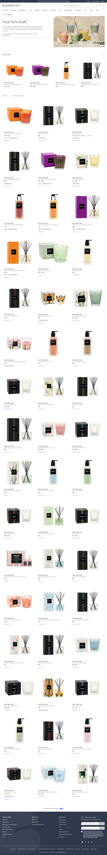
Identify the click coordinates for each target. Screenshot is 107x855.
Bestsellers (22, 10)
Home (4, 14)
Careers (61, 829)
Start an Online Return (7, 829)
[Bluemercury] (11, 5)
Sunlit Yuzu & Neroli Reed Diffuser (46, 404)
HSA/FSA (5, 10)
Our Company (62, 819)
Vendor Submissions (64, 832)
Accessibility (77, 848)
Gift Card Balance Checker (38, 824)
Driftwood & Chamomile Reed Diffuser (47, 576)
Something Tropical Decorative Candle (13, 620)
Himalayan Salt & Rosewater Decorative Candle (15, 361)
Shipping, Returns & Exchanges (9, 824)
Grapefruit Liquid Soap (77, 270)
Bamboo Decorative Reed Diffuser (46, 533)
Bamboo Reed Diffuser (43, 133)
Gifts (91, 10)
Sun (86, 10)
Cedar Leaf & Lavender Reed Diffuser (89, 84)
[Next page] (56, 805)
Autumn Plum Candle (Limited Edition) (38, 84)
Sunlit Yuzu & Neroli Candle (78, 179)
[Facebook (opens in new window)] (85, 841)
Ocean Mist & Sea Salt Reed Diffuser (80, 620)
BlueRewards (95, 1)
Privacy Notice (13, 848)
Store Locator (62, 822)
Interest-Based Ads (70, 848)
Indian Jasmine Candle (77, 706)
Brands (37, 10)
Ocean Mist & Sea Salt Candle (79, 447)
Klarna (3, 836)
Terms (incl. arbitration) (87, 837)
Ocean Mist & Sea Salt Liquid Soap (46, 490)
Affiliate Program (85, 848)
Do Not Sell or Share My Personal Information (46, 848)
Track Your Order (6, 827)
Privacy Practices (95, 834)
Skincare (45, 10)
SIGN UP (101, 823)
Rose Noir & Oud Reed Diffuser (79, 576)
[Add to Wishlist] (34, 100)
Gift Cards (4, 832)
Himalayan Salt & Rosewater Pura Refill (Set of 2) (15, 576)
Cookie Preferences (22, 848)
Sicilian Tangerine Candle (10, 533)
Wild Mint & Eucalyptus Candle (79, 316)
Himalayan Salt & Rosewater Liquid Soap (81, 749)
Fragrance (78, 10)
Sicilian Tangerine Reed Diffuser (45, 749)
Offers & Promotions (7, 834)
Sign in (88, 1)
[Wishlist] (100, 5)
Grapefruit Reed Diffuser (77, 404)
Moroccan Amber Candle (10, 404)
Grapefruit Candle (76, 133)
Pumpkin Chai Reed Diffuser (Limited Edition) (14, 270)
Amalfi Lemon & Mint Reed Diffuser (12, 179)
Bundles (13, 10)
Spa (60, 827)
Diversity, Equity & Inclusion (65, 834)
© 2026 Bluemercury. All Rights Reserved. (58, 852)
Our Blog (61, 836)
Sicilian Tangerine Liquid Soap (45, 361)
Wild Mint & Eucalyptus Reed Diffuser (12, 490)
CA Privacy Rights (60, 848)
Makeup (53, 10)
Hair (60, 10)
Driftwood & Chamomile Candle (79, 663)
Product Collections (44, 852)
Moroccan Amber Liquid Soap (79, 361)
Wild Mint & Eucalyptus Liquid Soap (12, 749)
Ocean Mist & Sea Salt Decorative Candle (47, 792)
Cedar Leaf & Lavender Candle (11, 706)
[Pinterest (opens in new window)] (91, 841)
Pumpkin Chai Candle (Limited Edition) (13, 84)
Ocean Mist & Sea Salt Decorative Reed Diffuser (49, 620)
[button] (104, 5)
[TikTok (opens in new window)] (88, 841)
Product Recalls (93, 848)
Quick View (19, 115)
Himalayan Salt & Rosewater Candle (46, 447)
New (30, 10)
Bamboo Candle (76, 533)
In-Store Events (62, 824)
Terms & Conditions (32, 848)
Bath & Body (68, 10)
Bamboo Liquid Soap (77, 490)
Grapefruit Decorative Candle (44, 316)
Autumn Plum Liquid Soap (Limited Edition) (14, 224)
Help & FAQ (5, 822)
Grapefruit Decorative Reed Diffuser (46, 706)
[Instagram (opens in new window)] (82, 841)
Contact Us (5, 819)
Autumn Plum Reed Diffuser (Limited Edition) (82, 224)
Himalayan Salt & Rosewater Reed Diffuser (13, 663)
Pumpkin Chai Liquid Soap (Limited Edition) (65, 84)
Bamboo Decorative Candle (44, 270)
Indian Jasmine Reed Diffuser (44, 663)
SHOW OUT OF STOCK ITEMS (52, 808)
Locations (102, 1)
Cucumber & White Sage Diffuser (79, 792)
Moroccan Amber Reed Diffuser (11, 316)
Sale (97, 10)
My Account (35, 819)
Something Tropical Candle (10, 792)
